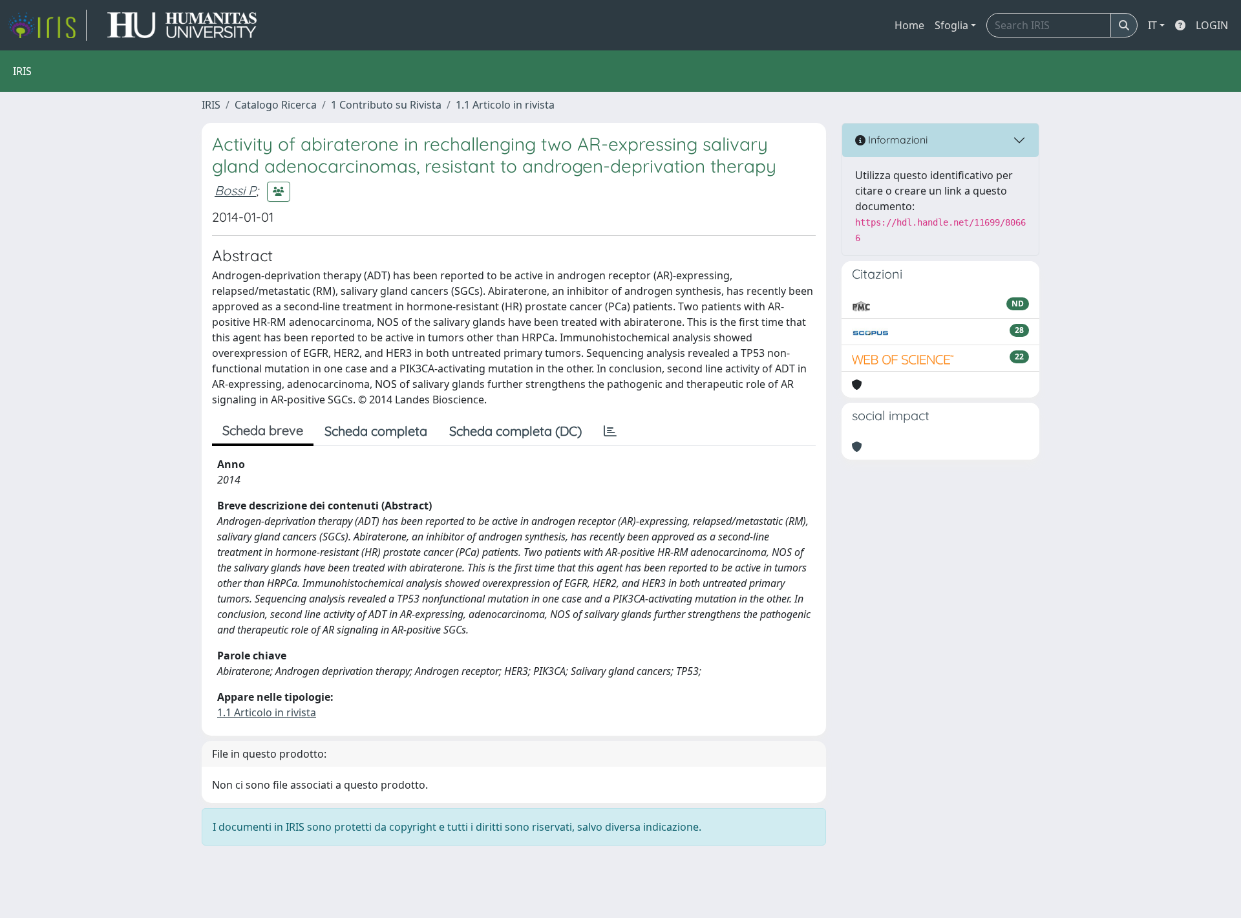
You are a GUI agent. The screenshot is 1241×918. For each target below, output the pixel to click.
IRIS (211, 105)
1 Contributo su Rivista (386, 105)
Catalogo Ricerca (276, 105)
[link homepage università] (182, 25)
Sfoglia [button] (951, 25)
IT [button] (1152, 25)
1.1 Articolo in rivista (505, 105)
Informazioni (896, 139)
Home (909, 25)
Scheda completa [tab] (375, 431)
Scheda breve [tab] (262, 430)
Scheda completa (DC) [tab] (515, 431)
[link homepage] (47, 25)
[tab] (610, 431)
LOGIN (1212, 25)
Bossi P (235, 190)
